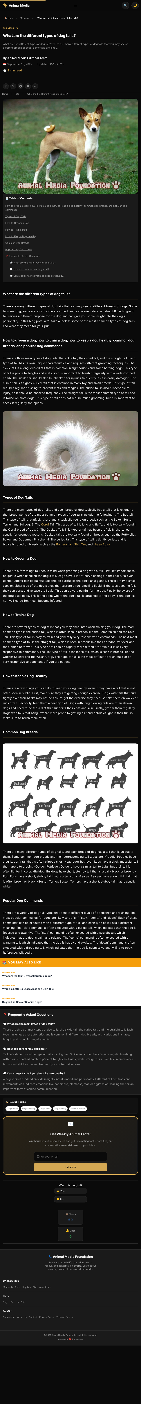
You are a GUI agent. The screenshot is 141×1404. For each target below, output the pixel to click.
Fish (35, 1287)
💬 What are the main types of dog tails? (32, 262)
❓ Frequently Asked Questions (22, 256)
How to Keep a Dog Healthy (20, 236)
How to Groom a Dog (17, 223)
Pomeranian (64, 544)
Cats (12, 1302)
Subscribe (70, 1167)
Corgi (45, 524)
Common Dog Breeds (17, 243)
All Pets (21, 1302)
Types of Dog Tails (15, 216)
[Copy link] (35, 86)
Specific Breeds (78, 1108)
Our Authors (9, 1317)
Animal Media (19, 5)
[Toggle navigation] (75, 5)
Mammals (24, 18)
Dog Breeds (12, 1108)
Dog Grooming (28, 1108)
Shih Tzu (80, 544)
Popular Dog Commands (18, 249)
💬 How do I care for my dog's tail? (29, 269)
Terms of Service (65, 1317)
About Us (22, 1317)
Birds (17, 1287)
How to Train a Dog (16, 229)
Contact (33, 1317)
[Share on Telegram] (21, 86)
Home (5, 94)
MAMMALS (10, 28)
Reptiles (26, 1287)
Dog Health (45, 1108)
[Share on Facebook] (6, 86)
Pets (17, 94)
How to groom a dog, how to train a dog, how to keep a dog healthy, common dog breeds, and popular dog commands (66, 207)
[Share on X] (13, 86)
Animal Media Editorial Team (27, 58)
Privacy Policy (46, 1317)
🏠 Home (8, 18)
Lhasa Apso (102, 544)
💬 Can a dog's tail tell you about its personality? (37, 275)
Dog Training (60, 1108)
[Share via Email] (28, 86)
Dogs (5, 1302)
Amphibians (45, 1287)
